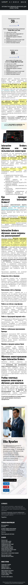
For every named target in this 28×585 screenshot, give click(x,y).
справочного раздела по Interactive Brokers (14, 206)
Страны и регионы (5, 574)
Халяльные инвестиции (6, 551)
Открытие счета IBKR (6, 543)
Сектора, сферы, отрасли (6, 573)
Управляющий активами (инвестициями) (9, 553)
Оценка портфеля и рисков (7, 548)
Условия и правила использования (8, 528)
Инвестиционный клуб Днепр (7, 534)
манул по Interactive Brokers (14, 89)
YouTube (5, 487)
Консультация (4, 540)
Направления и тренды (6, 572)
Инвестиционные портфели (7, 570)
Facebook (5, 490)
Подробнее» (4, 517)
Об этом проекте (5, 525)
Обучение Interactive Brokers (7, 556)
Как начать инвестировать (7, 576)
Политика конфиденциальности (8, 530)
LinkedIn (5, 483)
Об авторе (3, 526)
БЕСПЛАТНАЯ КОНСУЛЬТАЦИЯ (9, 480)
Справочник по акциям (6, 564)
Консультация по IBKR (6, 541)
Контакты (3, 532)
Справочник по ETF (5, 566)
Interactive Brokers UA (6, 568)
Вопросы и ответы (5, 567)
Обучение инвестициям (6, 555)
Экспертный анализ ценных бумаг (8, 549)
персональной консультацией (9, 209)
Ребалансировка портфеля (7, 547)
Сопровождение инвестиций (7, 544)
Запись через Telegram (13, 25)
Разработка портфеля (6, 545)
